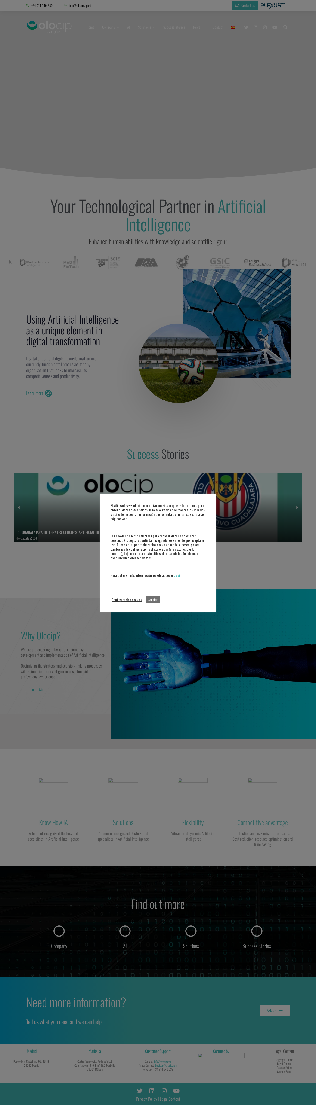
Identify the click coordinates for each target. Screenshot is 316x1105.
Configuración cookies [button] (127, 600)
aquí (177, 575)
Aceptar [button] (153, 599)
